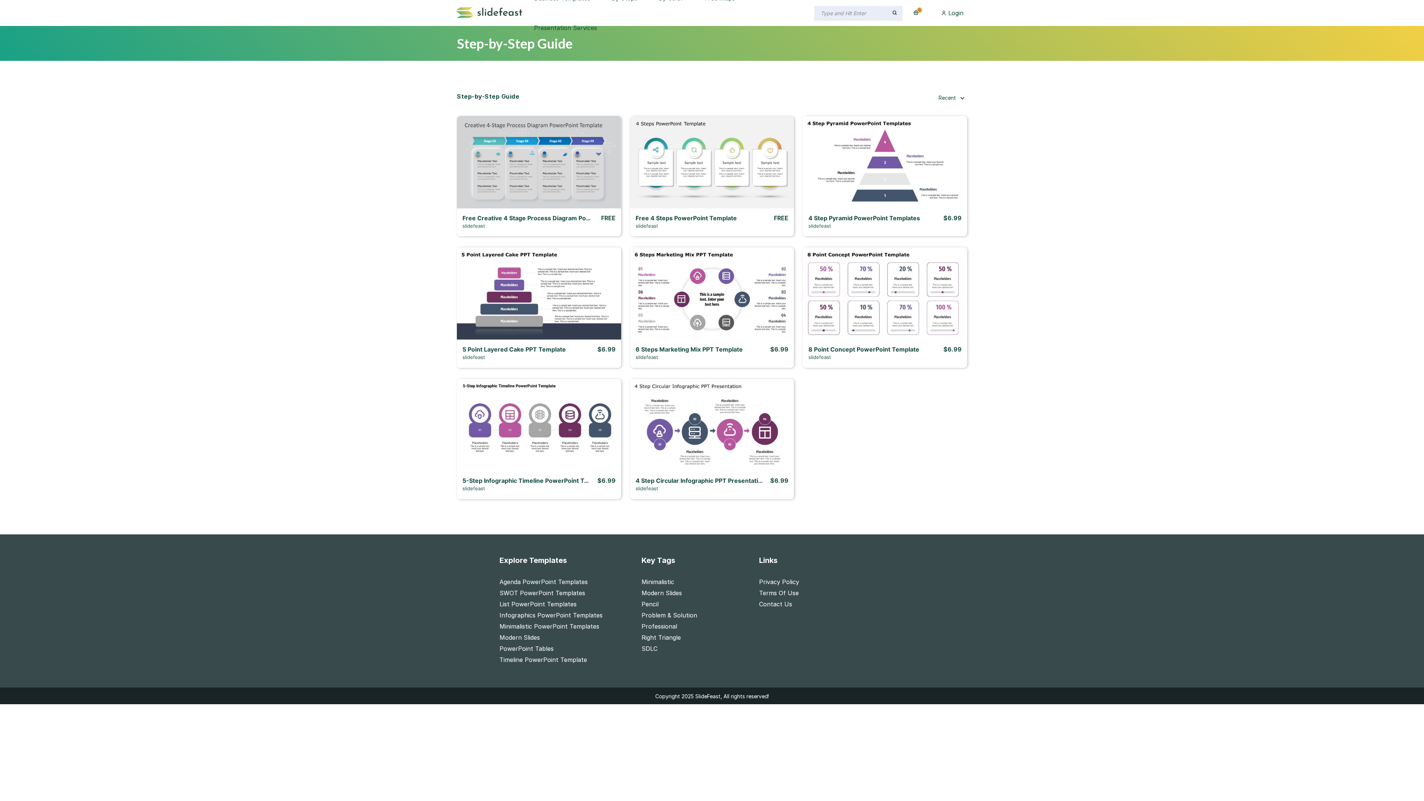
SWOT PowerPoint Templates (542, 593)
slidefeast (473, 226)
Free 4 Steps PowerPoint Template (686, 218)
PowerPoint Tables (527, 648)
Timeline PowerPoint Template (543, 659)
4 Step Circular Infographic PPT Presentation (700, 480)
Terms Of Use (779, 593)
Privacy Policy (779, 582)
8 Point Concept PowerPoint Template (863, 349)
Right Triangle (661, 637)
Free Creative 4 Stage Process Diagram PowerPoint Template (551, 218)
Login (954, 13)
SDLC (649, 648)
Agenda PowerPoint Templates (544, 582)
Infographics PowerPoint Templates (551, 615)
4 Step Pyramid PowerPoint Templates (864, 218)
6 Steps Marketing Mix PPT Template (689, 349)
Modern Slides (520, 637)
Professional (659, 626)
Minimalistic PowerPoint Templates (549, 626)
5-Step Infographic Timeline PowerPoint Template (535, 480)
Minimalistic (658, 582)
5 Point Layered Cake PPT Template (514, 349)
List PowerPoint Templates (538, 604)
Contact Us (775, 604)
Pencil (650, 604)
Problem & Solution (669, 615)
